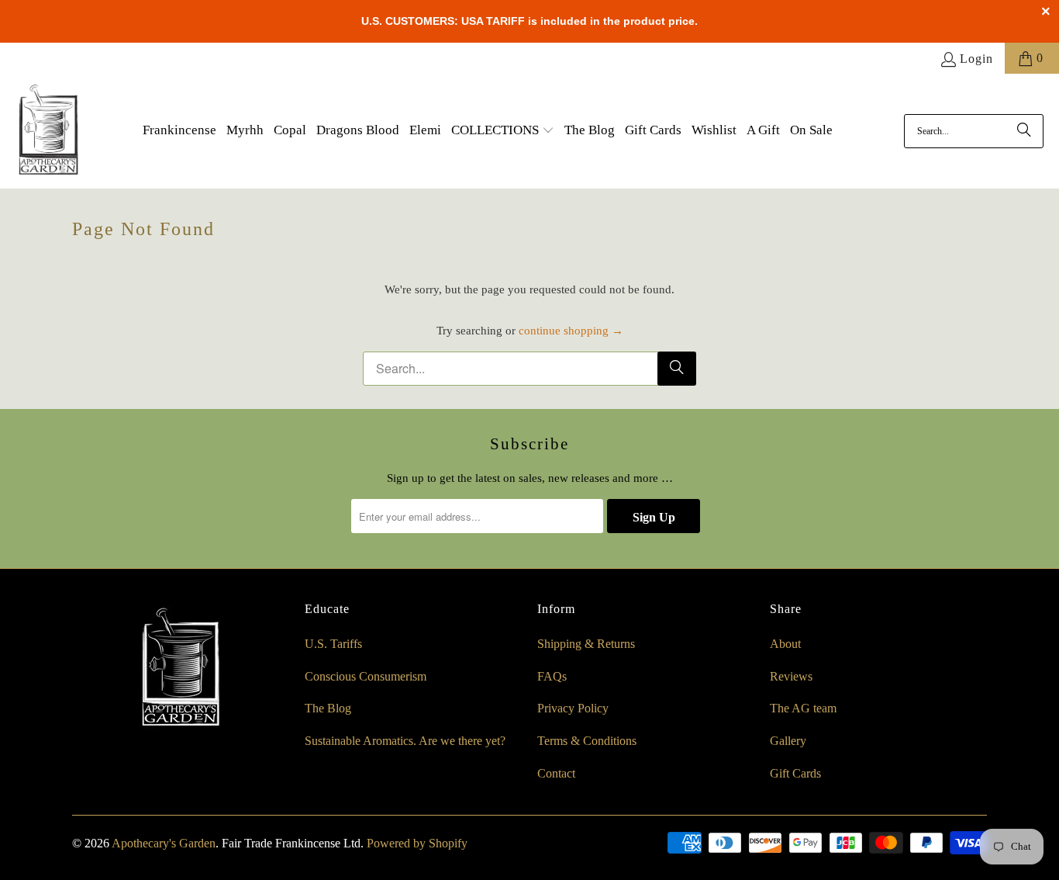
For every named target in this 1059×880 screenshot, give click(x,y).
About (785, 643)
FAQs (552, 676)
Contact (556, 773)
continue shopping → (571, 330)
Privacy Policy (573, 708)
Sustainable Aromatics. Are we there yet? (405, 740)
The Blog (328, 708)
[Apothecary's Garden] (48, 131)
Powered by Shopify (417, 843)
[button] (502, 131)
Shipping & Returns (586, 643)
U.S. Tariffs (333, 643)
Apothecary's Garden (164, 843)
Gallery (788, 740)
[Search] (1024, 131)
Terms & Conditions (586, 740)
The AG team (803, 708)
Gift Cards (795, 773)
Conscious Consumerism (365, 676)
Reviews (791, 676)
